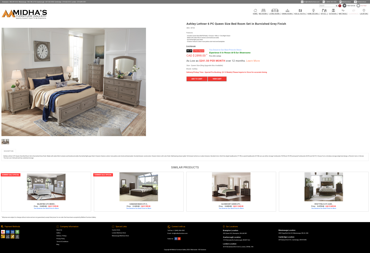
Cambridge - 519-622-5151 (63, 2)
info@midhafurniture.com (311, 2)
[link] (231, 10)
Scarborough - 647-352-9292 (45, 2)
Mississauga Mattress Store (120, 236)
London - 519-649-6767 (79, 2)
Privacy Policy (60, 238)
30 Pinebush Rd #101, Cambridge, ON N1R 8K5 (292, 240)
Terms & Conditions (62, 241)
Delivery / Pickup (61, 236)
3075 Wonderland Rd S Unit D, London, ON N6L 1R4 (238, 247)
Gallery (58, 233)
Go (340, 6)
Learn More (253, 60)
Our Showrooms (242, 52)
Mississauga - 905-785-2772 (27, 2)
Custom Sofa (116, 230)
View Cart (217, 79)
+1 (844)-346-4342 (330, 2)
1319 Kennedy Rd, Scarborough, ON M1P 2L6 (236, 240)
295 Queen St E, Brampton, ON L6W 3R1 (235, 233)
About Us (59, 230)
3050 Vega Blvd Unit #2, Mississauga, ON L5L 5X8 (293, 233)
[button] (263, 12)
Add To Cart (196, 79)
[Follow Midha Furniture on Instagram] (179, 239)
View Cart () (350, 5)
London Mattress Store (119, 233)
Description (8, 151)
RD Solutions (202, 249)
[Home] (24, 14)
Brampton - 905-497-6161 (10, 2)
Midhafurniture (346, 2)
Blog (57, 244)
